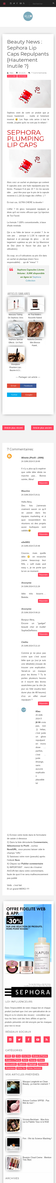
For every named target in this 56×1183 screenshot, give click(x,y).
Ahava (41, 1060)
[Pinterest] (38, 1039)
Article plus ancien (42, 427)
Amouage (43, 1064)
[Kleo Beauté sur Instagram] (10, 3)
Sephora (22, 76)
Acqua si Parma (13, 1060)
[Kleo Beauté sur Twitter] (14, 3)
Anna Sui (21, 1068)
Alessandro (11, 1064)
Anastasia (10, 1068)
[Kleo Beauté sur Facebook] (17, 3)
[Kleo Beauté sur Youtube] (20, 3)
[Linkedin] (10, 1039)
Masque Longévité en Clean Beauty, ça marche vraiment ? (36, 1082)
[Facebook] (28, 1039)
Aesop (33, 1060)
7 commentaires (39, 73)
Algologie (32, 1064)
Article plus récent (13, 427)
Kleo (11, 73)
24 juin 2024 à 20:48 (30, 546)
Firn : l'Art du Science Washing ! (37, 1138)
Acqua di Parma (40, 1056)
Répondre (43, 483)
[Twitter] (19, 1039)
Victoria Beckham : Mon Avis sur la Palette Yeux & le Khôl (36, 1120)
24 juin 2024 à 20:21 (30, 495)
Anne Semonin (34, 1068)
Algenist (22, 1064)
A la (18, 1056)
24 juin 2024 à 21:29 (30, 586)
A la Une (12, 76)
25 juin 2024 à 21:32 (39, 718)
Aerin (25, 1060)
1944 (8, 1056)
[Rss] (47, 1039)
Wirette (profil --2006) (32, 457)
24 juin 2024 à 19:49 (30, 461)
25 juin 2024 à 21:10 (30, 646)
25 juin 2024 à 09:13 (30, 612)
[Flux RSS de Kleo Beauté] (23, 3)
